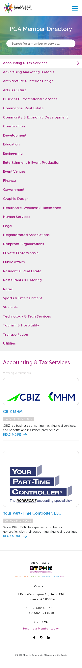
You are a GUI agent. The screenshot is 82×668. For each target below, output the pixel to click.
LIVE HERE (35, 577)
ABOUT (63, 577)
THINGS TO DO (22, 577)
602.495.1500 (46, 608)
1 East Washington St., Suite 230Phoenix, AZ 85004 (41, 597)
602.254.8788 (44, 613)
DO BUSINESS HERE (50, 577)
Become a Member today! (41, 628)
